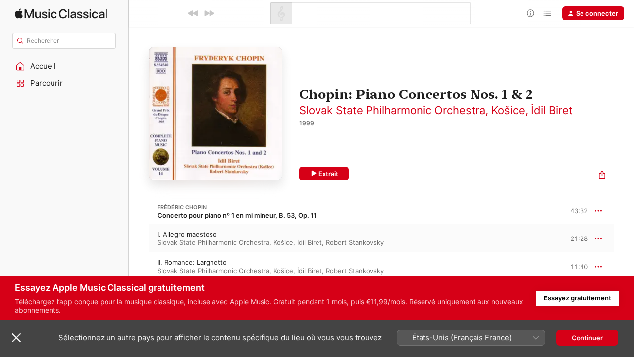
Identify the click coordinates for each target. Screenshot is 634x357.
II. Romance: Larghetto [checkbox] (192, 262)
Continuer (587, 338)
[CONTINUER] (209, 13)
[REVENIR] (193, 13)
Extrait (328, 174)
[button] (64, 66)
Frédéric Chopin (182, 207)
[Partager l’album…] (602, 175)
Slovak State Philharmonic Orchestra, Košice (412, 110)
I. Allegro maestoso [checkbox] (187, 234)
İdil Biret (552, 110)
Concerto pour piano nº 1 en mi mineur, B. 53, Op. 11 (237, 215)
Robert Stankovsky (355, 242)
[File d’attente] (547, 13)
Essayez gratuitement (577, 298)
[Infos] (530, 13)
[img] (61, 13)
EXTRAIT (577, 238)
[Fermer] (16, 337)
